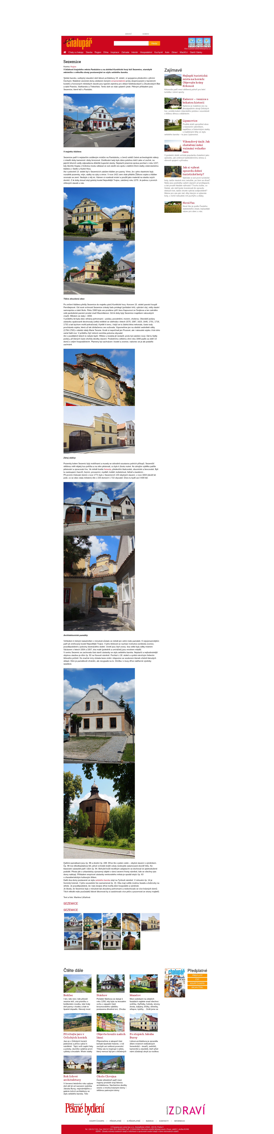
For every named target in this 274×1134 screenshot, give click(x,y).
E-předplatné (133, 1121)
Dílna (105, 52)
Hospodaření (146, 52)
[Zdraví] (185, 1109)
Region (98, 52)
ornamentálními (118, 81)
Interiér (134, 52)
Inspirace (115, 52)
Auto (167, 52)
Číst (197, 979)
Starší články (196, 52)
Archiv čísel (197, 987)
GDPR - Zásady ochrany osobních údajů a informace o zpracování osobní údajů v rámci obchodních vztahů (137, 1131)
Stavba (89, 52)
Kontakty (164, 1121)
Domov (146, 34)
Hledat (154, 43)
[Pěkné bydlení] (85, 1109)
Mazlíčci (184, 52)
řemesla (107, 469)
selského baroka (102, 880)
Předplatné (115, 1121)
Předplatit (197, 975)
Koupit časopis (197, 983)
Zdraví (128, 34)
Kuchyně (158, 52)
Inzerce (150, 1121)
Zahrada (125, 52)
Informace (179, 1121)
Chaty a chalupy (75, 52)
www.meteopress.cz (202, 49)
